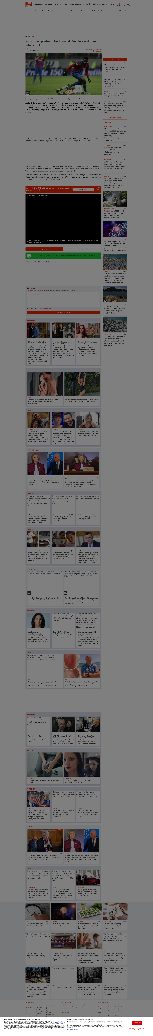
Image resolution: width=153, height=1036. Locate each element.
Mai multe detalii (59, 1023)
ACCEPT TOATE (137, 1023)
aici (58, 1028)
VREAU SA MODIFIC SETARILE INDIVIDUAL (136, 1029)
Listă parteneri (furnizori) (72, 1029)
